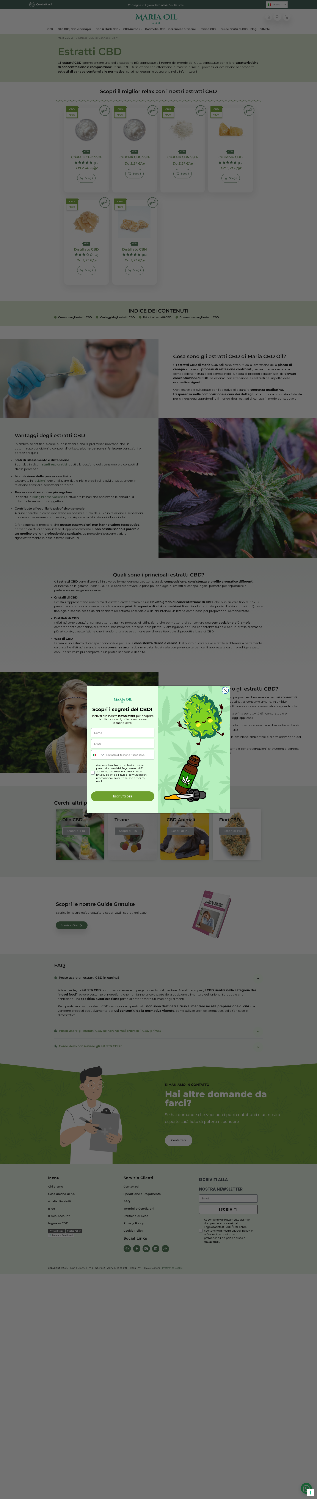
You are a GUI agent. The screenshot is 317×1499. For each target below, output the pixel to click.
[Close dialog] (225, 690)
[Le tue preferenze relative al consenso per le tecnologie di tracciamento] (310, 1492)
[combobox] (97, 754)
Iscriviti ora (122, 796)
